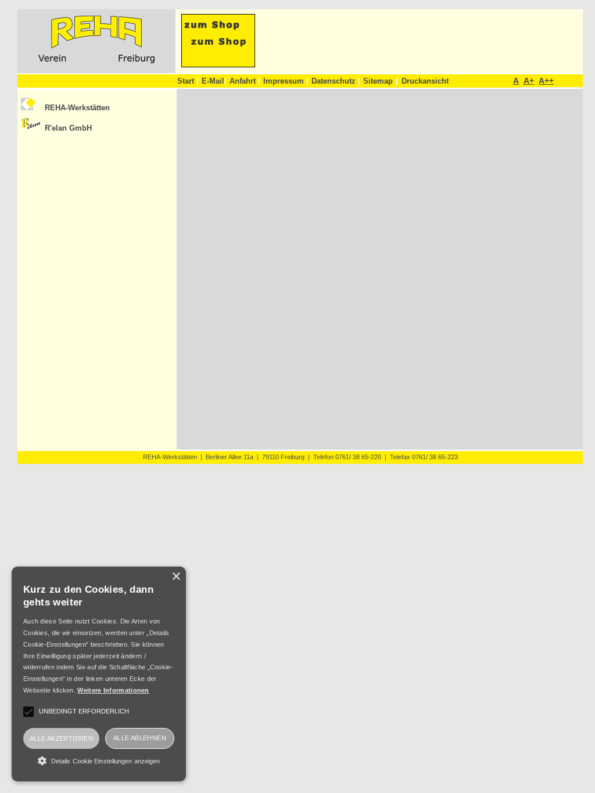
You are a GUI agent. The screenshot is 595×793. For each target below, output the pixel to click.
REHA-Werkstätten (77, 107)
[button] (98, 760)
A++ (546, 80)
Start (188, 81)
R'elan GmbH (68, 128)
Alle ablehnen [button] (139, 737)
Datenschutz (335, 81)
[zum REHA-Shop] (218, 64)
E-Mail (214, 81)
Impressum (286, 81)
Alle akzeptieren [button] (61, 738)
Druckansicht (425, 81)
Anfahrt (245, 81)
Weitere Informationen (113, 690)
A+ (529, 80)
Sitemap (378, 81)
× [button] (175, 576)
